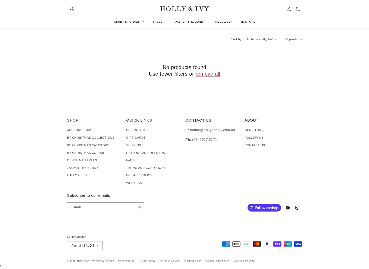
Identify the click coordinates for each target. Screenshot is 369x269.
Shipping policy (193, 260)
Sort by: (236, 39)
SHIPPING (133, 145)
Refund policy (126, 260)
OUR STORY (254, 130)
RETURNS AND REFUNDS (145, 152)
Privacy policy (147, 260)
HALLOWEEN (77, 175)
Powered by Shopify (102, 260)
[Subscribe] (139, 207)
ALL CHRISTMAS (79, 130)
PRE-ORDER (135, 130)
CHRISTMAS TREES (82, 160)
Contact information (217, 260)
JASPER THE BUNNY (82, 167)
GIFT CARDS (136, 137)
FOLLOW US (254, 137)
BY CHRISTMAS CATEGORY (88, 145)
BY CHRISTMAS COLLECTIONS (90, 137)
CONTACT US (255, 145)
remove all (208, 74)
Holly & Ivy (84, 260)
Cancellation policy (245, 260)
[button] (71, 8)
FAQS (130, 160)
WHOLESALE (136, 183)
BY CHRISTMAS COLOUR (86, 152)
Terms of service (170, 260)
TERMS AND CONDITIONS (146, 167)
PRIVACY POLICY (139, 175)
